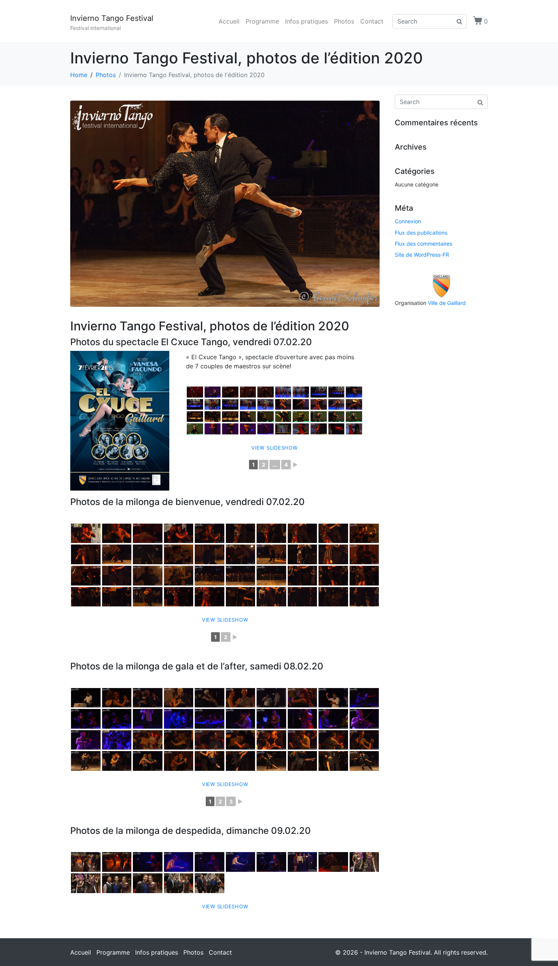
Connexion (408, 221)
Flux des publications (421, 232)
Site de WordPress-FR (422, 254)
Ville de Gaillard (447, 303)
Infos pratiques (306, 21)
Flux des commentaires (423, 243)
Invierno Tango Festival (111, 18)
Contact (371, 21)
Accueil (229, 21)
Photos (344, 21)
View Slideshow (274, 448)
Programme (262, 21)
